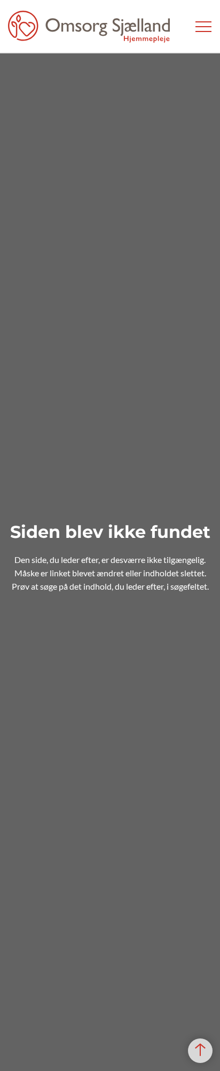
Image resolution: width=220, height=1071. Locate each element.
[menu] (203, 26)
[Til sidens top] (200, 1050)
